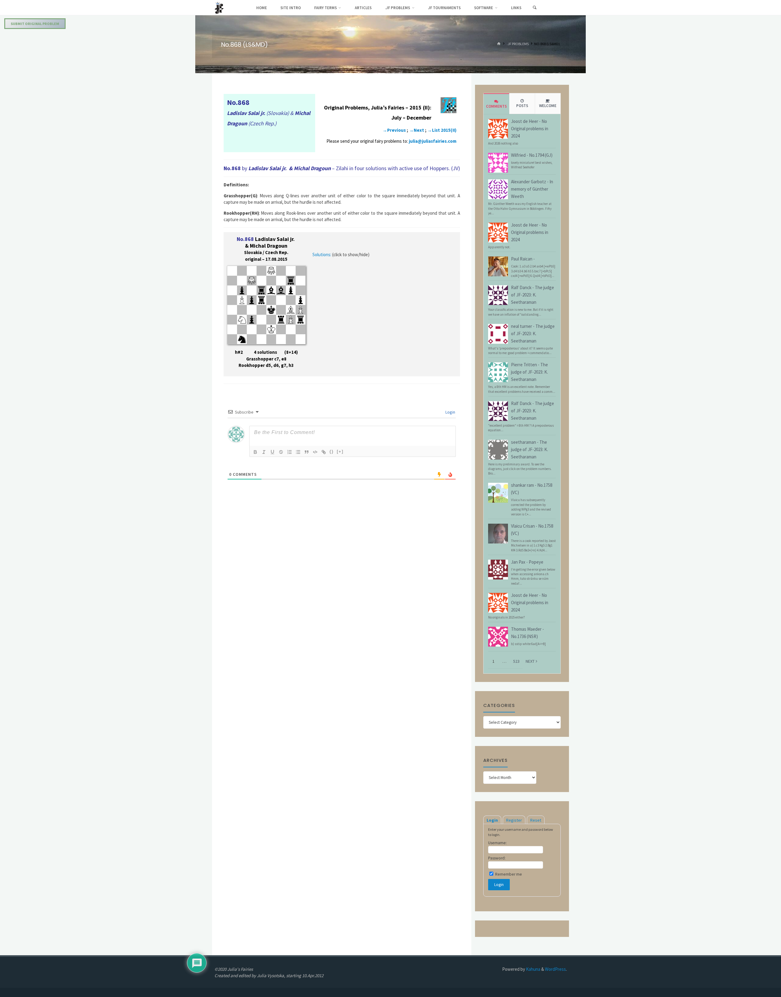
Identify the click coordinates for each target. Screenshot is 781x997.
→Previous (394, 130)
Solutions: (321, 254)
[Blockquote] (306, 452)
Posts (522, 105)
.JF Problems (518, 44)
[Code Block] (315, 452)
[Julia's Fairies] (219, 7)
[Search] (534, 7)
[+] (340, 451)
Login (449, 412)
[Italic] (264, 452)
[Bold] (255, 452)
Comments (496, 106)
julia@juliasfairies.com (432, 141)
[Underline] (272, 452)
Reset (535, 820)
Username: (497, 842)
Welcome (547, 105)
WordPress (555, 969)
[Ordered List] (289, 452)
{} (331, 451)
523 (516, 661)
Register (514, 820)
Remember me (508, 874)
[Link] (323, 452)
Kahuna (532, 969)
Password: (497, 858)
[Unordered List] (298, 452)
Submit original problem (35, 23)
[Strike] (281, 452)
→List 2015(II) (441, 130)
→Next (416, 130)
